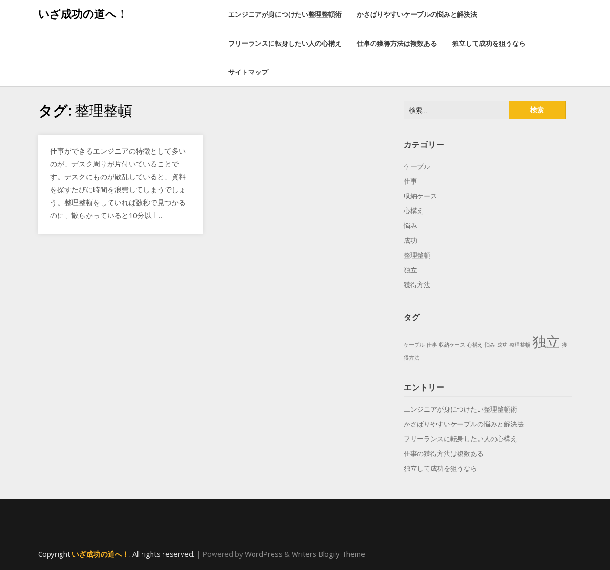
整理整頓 (417, 254)
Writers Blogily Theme (328, 554)
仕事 (410, 181)
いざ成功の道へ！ (83, 13)
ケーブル (417, 166)
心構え (414, 210)
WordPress (264, 554)
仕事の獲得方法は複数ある (397, 43)
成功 (410, 240)
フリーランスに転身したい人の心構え (285, 43)
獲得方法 (417, 284)
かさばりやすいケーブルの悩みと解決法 (417, 14)
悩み (410, 225)
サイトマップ (248, 71)
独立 (410, 269)
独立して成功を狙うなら (489, 43)
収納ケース (420, 195)
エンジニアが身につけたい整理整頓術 (285, 14)
